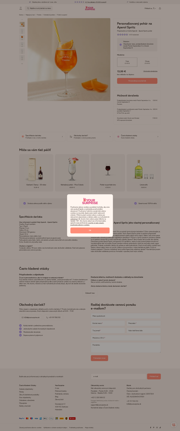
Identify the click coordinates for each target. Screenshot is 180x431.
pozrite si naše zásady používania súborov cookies (87, 224)
